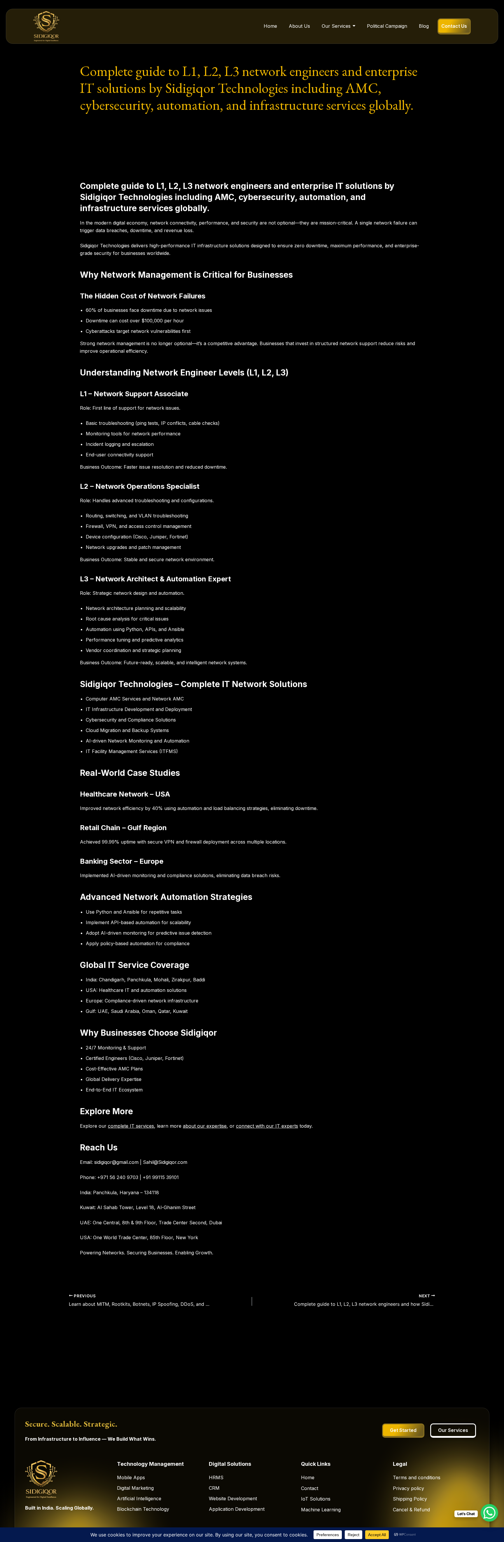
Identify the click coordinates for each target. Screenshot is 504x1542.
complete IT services (131, 1126)
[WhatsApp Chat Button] (489, 1513)
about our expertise (205, 1126)
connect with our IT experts (267, 1126)
